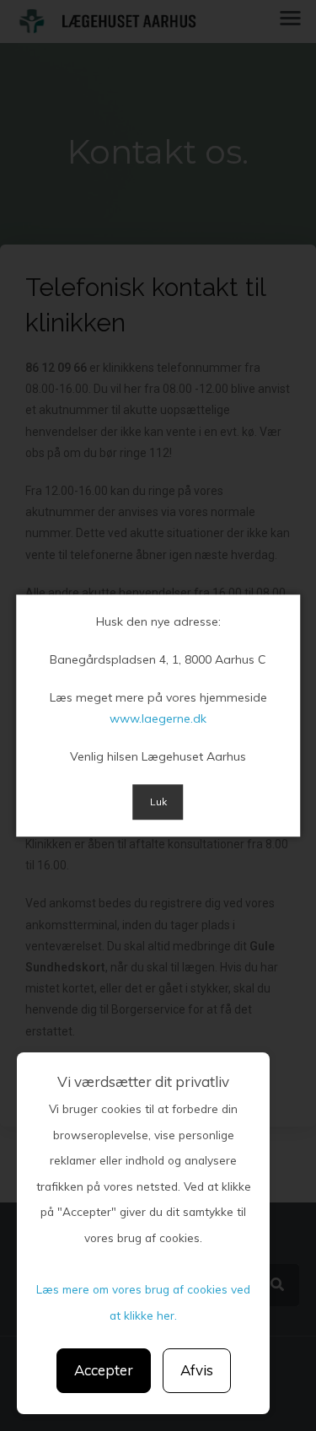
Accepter (103, 1370)
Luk (158, 802)
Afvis (196, 1370)
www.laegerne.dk (158, 718)
